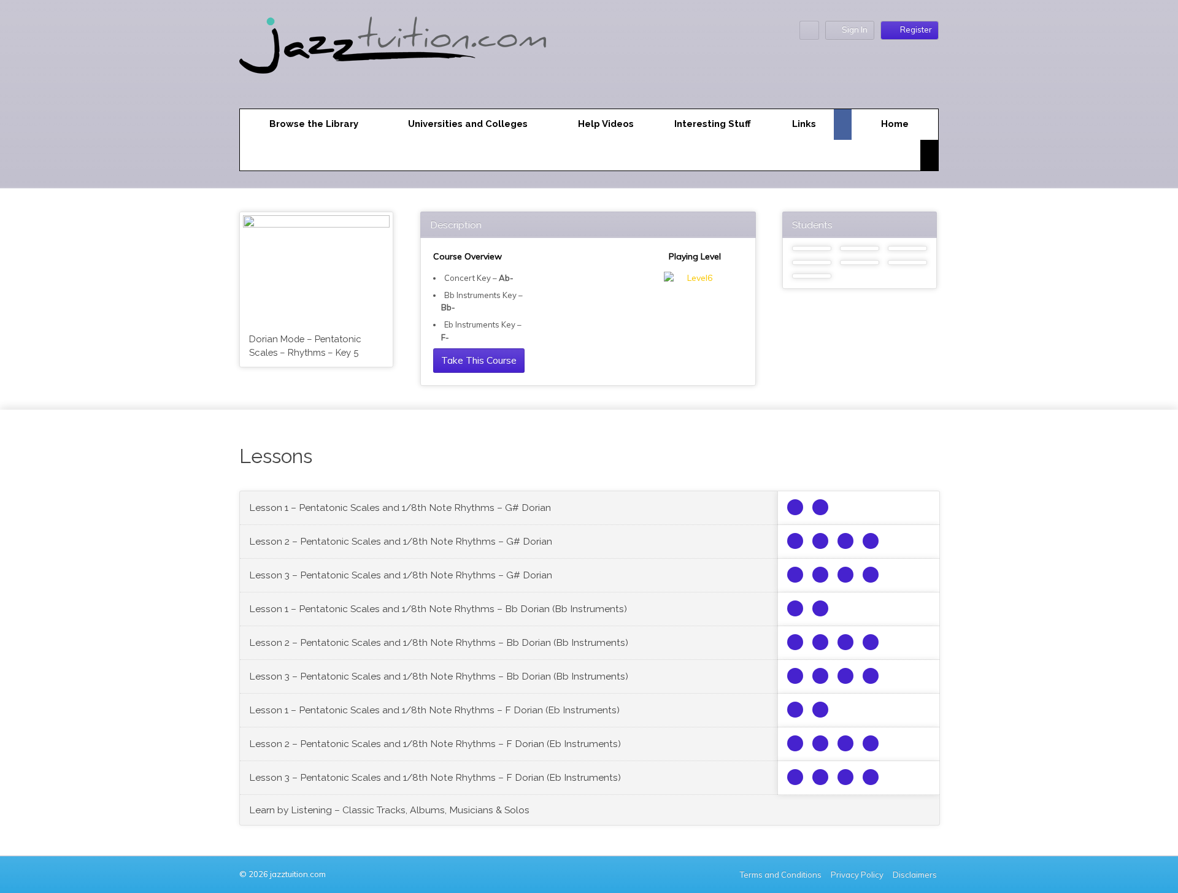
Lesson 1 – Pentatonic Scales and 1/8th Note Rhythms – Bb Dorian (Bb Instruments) (438, 609)
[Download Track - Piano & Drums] (871, 541)
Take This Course (479, 360)
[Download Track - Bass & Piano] (845, 541)
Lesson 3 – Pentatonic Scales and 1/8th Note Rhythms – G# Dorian (400, 575)
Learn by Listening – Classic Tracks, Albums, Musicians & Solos (389, 810)
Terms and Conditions (781, 875)
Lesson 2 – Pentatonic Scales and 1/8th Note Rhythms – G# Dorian (400, 541)
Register (916, 29)
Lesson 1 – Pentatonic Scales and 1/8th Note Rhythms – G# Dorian (400, 507)
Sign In (855, 29)
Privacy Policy (857, 875)
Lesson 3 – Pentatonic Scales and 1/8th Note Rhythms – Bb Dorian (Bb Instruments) (438, 676)
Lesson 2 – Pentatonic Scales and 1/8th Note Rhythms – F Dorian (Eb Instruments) (435, 743)
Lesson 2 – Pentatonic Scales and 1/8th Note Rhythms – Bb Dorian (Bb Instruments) (438, 642)
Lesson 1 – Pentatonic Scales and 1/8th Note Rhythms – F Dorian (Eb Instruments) (434, 710)
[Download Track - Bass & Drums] (820, 541)
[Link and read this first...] (795, 507)
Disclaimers (916, 875)
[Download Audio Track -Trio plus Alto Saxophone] (820, 507)
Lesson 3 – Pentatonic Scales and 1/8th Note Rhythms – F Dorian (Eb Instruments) (435, 777)
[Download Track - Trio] (795, 541)
